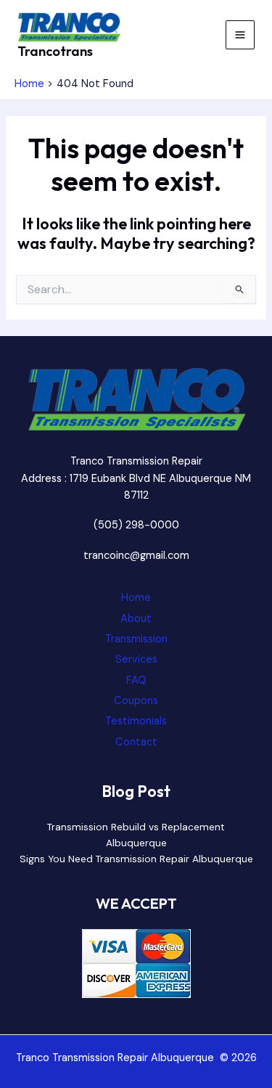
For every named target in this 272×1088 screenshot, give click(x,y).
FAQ (136, 680)
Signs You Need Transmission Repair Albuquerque (136, 858)
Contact (136, 742)
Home (136, 598)
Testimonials (136, 721)
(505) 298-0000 (136, 525)
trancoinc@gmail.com (136, 556)
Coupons (136, 701)
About (136, 619)
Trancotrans (55, 51)
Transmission (136, 639)
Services (136, 659)
